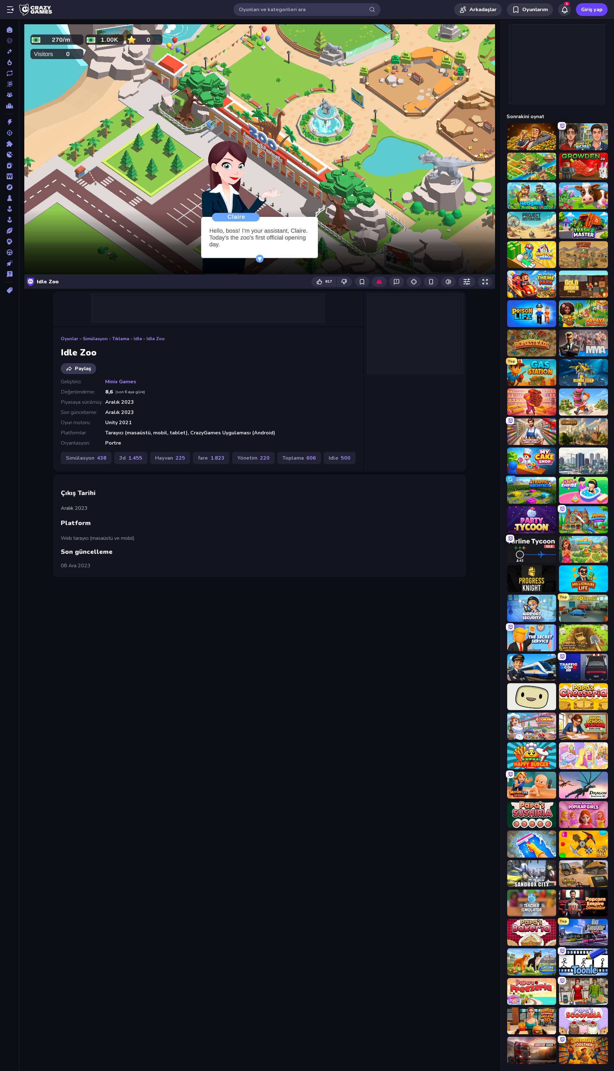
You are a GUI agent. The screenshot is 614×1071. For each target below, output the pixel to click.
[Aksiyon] (9, 122)
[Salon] (9, 208)
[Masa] (9, 198)
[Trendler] (9, 62)
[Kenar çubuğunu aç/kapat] (10, 9)
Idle (138, 339)
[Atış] (9, 132)
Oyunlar (69, 339)
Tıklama (120, 339)
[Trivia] (9, 274)
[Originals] (9, 84)
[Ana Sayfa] (9, 29)
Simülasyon (95, 339)
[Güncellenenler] (9, 73)
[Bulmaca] (9, 143)
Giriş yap (591, 9)
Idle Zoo (155, 339)
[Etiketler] (9, 290)
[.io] (9, 154)
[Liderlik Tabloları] (9, 105)
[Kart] (9, 165)
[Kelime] (9, 176)
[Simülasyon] (9, 219)
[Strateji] (9, 241)
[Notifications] (564, 9)
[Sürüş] (9, 252)
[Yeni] (9, 51)
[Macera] (9, 187)
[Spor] (9, 230)
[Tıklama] (9, 263)
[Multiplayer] (9, 94)
